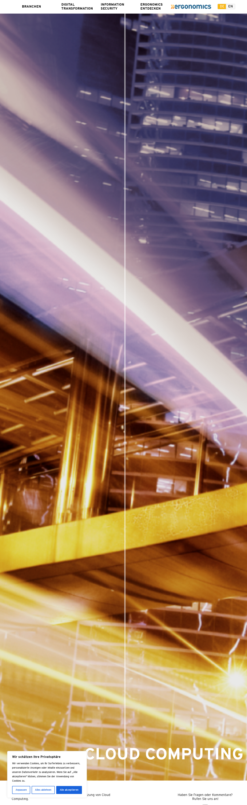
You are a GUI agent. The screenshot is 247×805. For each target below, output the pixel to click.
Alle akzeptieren (69, 790)
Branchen (31, 6)
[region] (47, 774)
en (230, 6)
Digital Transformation (71, 6)
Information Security (110, 6)
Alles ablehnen (43, 790)
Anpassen (21, 790)
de (222, 6)
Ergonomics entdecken (150, 6)
